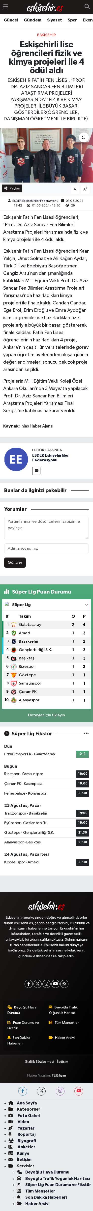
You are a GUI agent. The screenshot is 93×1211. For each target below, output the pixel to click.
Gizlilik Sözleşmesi (39, 1061)
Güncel (11, 20)
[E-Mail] (36, 471)
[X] (37, 984)
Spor (72, 20)
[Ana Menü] (5, 7)
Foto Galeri (28, 1116)
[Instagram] (46, 984)
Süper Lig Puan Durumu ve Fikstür (58, 1185)
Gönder (15, 562)
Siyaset (54, 20)
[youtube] (78, 1091)
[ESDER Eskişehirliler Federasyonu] (16, 459)
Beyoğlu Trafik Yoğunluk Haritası (63, 1010)
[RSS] (64, 984)
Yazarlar (25, 1128)
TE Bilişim (59, 1075)
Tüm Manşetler (67, 1023)
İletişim (62, 1061)
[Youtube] (55, 984)
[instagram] (60, 1091)
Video (23, 1122)
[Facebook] (29, 984)
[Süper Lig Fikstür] (86, 734)
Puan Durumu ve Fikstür (23, 1025)
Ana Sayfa (27, 1103)
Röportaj (26, 1134)
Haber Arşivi (65, 1038)
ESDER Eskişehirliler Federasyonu (35, 201)
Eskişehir (46, 35)
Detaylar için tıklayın (46, 715)
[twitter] (41, 1091)
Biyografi (26, 1141)
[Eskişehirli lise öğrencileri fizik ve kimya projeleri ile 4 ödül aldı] (46, 155)
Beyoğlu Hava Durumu (22, 1010)
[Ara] (87, 7)
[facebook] (22, 1091)
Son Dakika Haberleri (19, 1040)
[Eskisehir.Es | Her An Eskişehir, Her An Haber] (45, 7)
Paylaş (15, 188)
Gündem (32, 20)
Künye (23, 1153)
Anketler (26, 1147)
